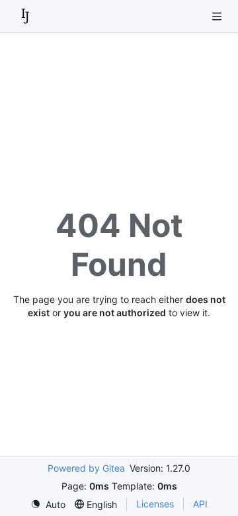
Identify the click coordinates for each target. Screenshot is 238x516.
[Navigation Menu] (218, 16)
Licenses (155, 503)
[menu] (47, 504)
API (200, 503)
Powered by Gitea (86, 468)
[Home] (25, 16)
